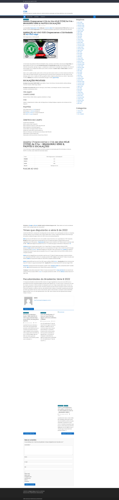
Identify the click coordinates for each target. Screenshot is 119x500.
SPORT (55, 267)
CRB (26, 114)
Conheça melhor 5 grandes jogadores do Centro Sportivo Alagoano (30, 433)
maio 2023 (79, 73)
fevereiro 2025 (80, 41)
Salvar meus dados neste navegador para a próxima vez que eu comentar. (27, 477)
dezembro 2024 (80, 44)
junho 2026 (79, 22)
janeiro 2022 (80, 95)
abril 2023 (79, 75)
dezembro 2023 (80, 62)
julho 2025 (79, 33)
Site (25, 467)
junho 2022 (79, 89)
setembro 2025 (80, 30)
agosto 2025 (80, 31)
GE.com (35, 225)
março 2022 (80, 92)
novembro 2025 (80, 27)
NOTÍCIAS (36, 16)
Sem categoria (80, 114)
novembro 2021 (80, 97)
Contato (43, 16)
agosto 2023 (80, 69)
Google (30, 225)
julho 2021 (79, 103)
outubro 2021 (80, 98)
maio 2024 (79, 55)
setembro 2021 (80, 100)
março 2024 (80, 58)
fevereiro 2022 (80, 94)
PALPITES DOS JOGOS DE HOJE (36, 492)
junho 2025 (79, 34)
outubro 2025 (80, 28)
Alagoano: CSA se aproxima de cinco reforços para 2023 (68, 433)
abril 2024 (79, 56)
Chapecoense (41, 242)
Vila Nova (33, 111)
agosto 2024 (80, 50)
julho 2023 (79, 70)
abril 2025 (79, 37)
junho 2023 (79, 72)
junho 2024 (79, 53)
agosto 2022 (80, 86)
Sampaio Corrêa (29, 112)
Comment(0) (42, 25)
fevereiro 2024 (80, 59)
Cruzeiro (31, 114)
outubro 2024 (80, 47)
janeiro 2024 (80, 61)
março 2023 (80, 76)
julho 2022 (79, 87)
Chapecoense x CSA (34, 28)
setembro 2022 (80, 84)
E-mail (25, 462)
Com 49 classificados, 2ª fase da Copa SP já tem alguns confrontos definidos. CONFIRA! (48, 317)
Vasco (40, 271)
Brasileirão (48, 28)
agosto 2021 (79, 101)
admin (37, 25)
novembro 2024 (80, 45)
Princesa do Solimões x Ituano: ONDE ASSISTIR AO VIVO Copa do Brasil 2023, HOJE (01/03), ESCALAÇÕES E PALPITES (31, 318)
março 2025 (80, 39)
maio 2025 (79, 36)
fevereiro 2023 (80, 78)
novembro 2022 (80, 83)
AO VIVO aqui (32, 34)
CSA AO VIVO (29, 16)
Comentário (27, 444)
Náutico (55, 261)
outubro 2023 (80, 66)
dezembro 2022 (80, 81)
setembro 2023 (80, 67)
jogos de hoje (56, 77)
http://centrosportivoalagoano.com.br (42, 300)
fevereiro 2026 (80, 23)
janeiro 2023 (80, 80)
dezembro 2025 (80, 25)
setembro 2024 (80, 48)
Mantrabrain (39, 498)
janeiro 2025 (80, 42)
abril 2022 (79, 91)
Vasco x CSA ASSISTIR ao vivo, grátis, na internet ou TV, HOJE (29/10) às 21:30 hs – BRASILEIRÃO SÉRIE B (65, 410)
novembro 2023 (80, 64)
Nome (25, 457)
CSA (25, 11)
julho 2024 (79, 51)
